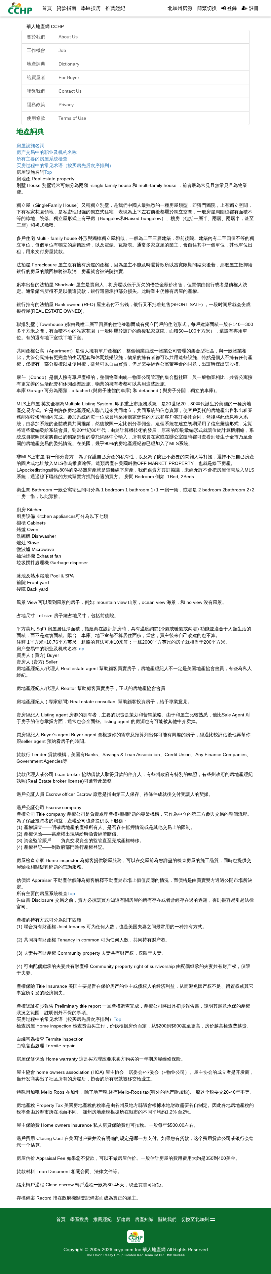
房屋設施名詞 (30, 145)
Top (48, 172)
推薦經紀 (115, 8)
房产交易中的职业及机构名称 (47, 152)
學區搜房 (91, 8)
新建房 (123, 1219)
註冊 (253, 8)
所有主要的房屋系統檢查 (42, 158)
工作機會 (46, 50)
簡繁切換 (207, 8)
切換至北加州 (195, 1219)
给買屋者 (53, 77)
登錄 (231, 8)
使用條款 (56, 118)
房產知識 (144, 1219)
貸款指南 (66, 8)
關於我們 (52, 36)
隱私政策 (50, 104)
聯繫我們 (54, 91)
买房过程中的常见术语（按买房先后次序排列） (65, 165)
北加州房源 (180, 8)
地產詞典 (53, 64)
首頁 (47, 8)
